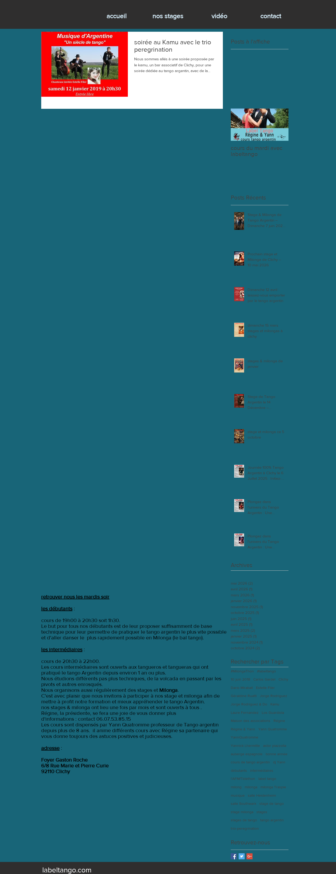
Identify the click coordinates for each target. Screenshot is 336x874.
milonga (251, 787)
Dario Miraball (242, 688)
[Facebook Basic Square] (234, 856)
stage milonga (242, 812)
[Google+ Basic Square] (249, 856)
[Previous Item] (239, 125)
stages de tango (244, 820)
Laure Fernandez (245, 712)
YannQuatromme (244, 737)
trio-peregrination (245, 828)
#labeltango (266, 671)
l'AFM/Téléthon (243, 778)
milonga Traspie (273, 787)
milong (236, 787)
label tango (267, 778)
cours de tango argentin (250, 762)
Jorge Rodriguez (273, 696)
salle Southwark (243, 803)
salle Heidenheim (262, 795)
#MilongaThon (242, 671)
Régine (279, 721)
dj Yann (279, 762)
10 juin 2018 (240, 679)
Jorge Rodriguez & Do (249, 704)
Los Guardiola (273, 712)
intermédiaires (261, 770)
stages (261, 812)
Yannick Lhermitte (245, 745)
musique (238, 795)
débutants (239, 770)
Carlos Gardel (264, 679)
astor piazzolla (274, 745)
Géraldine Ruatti (244, 696)
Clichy (283, 679)
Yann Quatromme (272, 729)
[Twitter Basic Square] (242, 856)
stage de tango (271, 803)
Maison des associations (250, 721)
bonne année (276, 754)
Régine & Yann (243, 729)
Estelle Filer (265, 688)
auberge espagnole (246, 754)
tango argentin (272, 820)
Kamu (274, 704)
